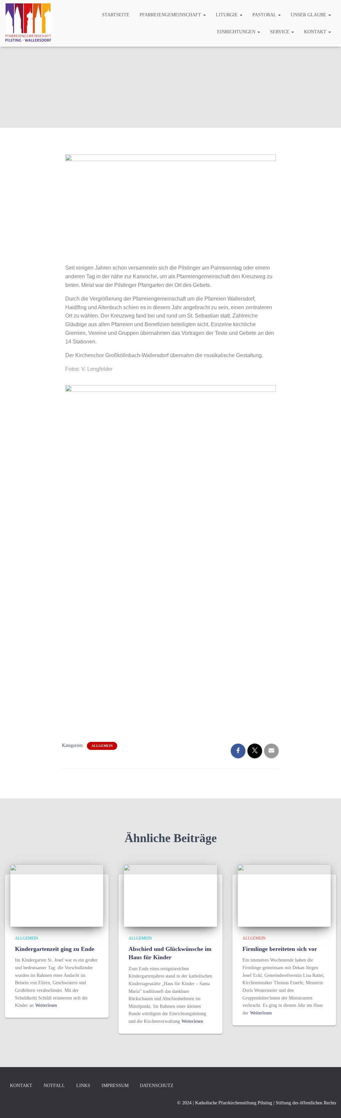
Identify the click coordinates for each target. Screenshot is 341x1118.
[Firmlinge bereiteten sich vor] (284, 895)
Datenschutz (156, 1085)
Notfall (54, 1085)
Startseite (116, 14)
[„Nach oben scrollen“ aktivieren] (327, 1104)
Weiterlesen (46, 1005)
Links (83, 1085)
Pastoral (264, 14)
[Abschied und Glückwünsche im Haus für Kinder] (170, 895)
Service (280, 31)
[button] (204, 14)
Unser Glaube (309, 14)
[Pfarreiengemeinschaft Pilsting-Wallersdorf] (28, 23)
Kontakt (316, 31)
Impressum (115, 1085)
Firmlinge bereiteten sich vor (279, 949)
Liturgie (227, 14)
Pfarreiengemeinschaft (171, 14)
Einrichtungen (237, 31)
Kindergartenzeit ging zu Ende (54, 949)
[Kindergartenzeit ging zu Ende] (57, 895)
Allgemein (102, 746)
